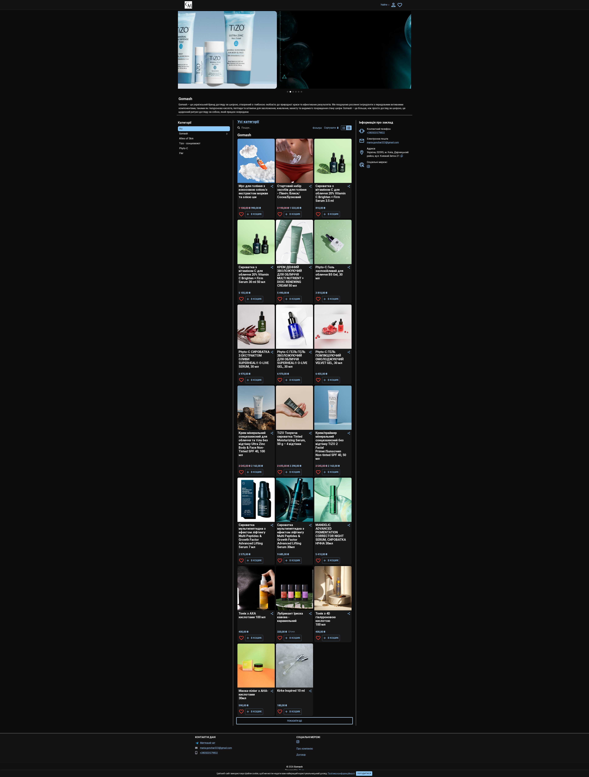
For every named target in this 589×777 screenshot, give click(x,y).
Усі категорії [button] (248, 122)
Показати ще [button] (294, 721)
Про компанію (304, 748)
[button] (204, 128)
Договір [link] (301, 754)
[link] (368, 166)
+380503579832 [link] (376, 132)
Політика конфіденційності (341, 773)
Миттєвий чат (207, 742)
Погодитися (364, 773)
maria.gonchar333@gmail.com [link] (383, 142)
